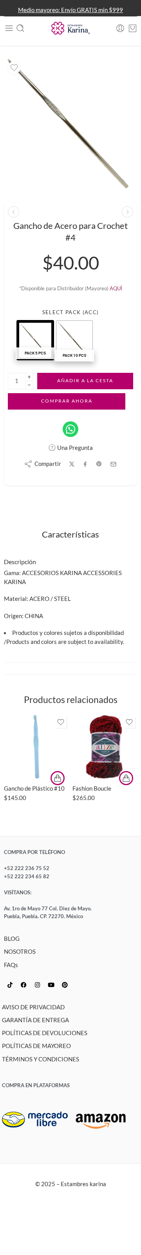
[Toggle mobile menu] (9, 28)
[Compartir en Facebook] (85, 464)
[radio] (35, 340)
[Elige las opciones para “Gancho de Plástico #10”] (58, 778)
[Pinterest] (64, 985)
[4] (70, 124)
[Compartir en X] (72, 464)
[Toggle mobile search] (20, 28)
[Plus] (29, 377)
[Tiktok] (10, 985)
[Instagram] (37, 985)
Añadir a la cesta (85, 380)
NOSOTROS (20, 951)
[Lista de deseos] (14, 67)
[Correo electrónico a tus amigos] (113, 464)
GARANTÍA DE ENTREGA (35, 1020)
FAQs (11, 965)
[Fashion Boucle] (104, 746)
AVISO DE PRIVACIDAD (33, 1007)
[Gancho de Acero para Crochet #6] (127, 212)
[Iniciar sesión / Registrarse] (120, 28)
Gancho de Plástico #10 (34, 788)
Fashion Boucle (91, 788)
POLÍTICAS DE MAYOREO (36, 1046)
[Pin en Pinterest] (99, 464)
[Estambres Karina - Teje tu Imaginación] (70, 28)
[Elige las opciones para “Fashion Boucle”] (126, 778)
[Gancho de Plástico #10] (36, 746)
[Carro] (132, 28)
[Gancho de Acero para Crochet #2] (13, 212)
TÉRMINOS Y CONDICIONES (40, 1059)
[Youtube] (51, 985)
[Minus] (29, 385)
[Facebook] (23, 985)
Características (70, 534)
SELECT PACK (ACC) (70, 312)
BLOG (12, 938)
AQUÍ (116, 288)
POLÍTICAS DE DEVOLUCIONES (44, 1033)
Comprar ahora (66, 401)
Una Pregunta (74, 447)
